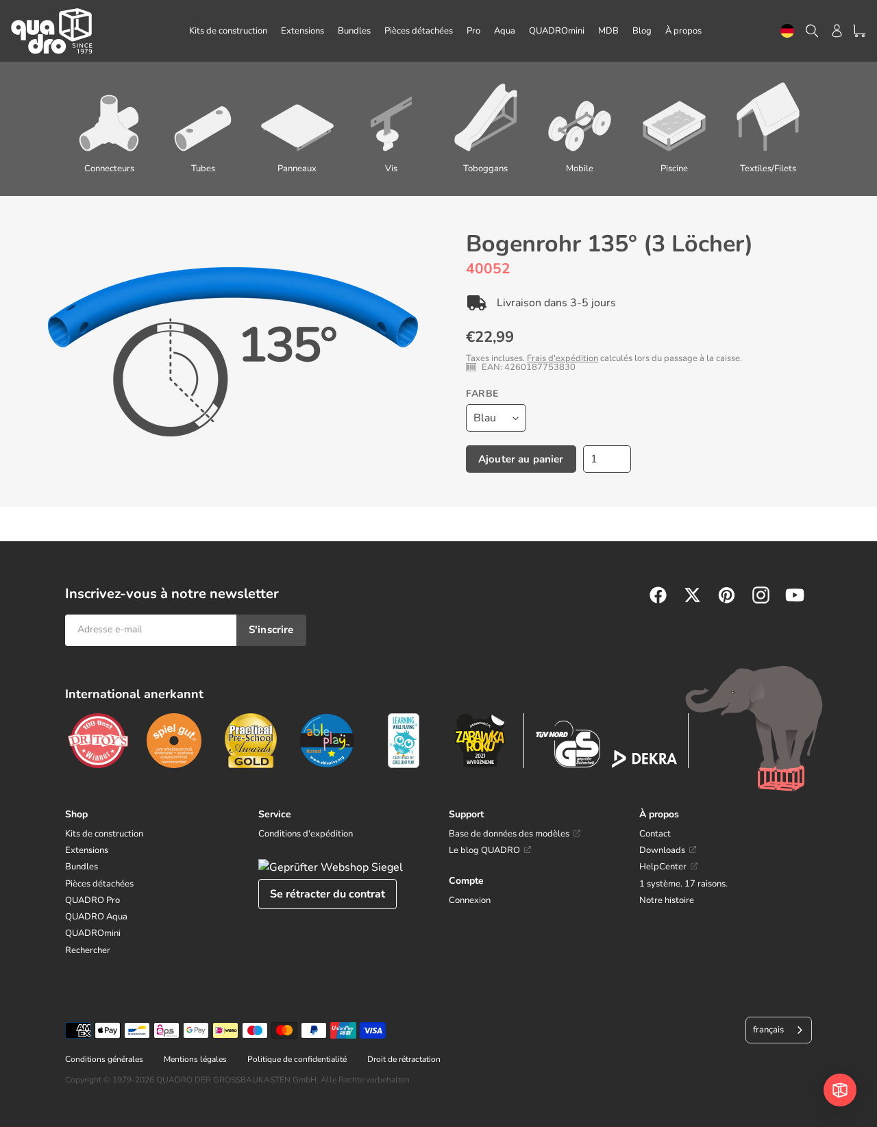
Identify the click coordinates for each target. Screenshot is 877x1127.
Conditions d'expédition (305, 834)
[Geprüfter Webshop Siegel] (330, 867)
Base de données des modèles (509, 834)
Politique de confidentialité (297, 1059)
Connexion (470, 900)
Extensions (86, 850)
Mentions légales (195, 1059)
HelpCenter (663, 866)
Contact (655, 834)
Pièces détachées (99, 884)
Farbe (482, 393)
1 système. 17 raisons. (683, 884)
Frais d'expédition (562, 358)
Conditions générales (104, 1059)
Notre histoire (666, 900)
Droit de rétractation (404, 1059)
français (768, 1030)
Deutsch (787, 31)
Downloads (662, 850)
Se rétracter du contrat (327, 894)
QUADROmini (93, 933)
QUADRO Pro (92, 900)
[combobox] (787, 31)
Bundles (81, 866)
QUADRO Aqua (96, 917)
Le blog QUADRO (484, 850)
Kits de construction (104, 834)
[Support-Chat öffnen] (840, 1090)
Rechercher (87, 950)
